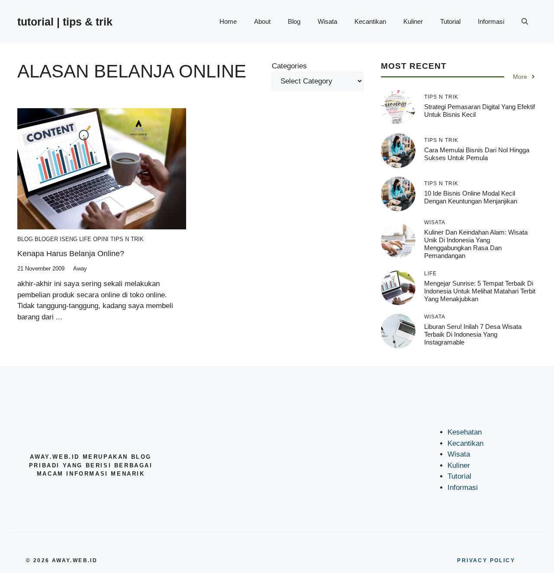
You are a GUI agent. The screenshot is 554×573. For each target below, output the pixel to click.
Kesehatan (465, 432)
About (262, 21)
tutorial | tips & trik (65, 22)
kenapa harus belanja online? (70, 253)
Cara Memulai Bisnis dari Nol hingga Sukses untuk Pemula (476, 153)
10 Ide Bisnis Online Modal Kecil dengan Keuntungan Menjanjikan (470, 196)
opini (101, 239)
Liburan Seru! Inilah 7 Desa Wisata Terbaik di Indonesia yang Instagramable (473, 333)
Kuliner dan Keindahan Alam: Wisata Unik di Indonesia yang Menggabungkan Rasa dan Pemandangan (476, 244)
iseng (68, 239)
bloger (46, 239)
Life (85, 239)
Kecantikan (370, 21)
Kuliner (413, 21)
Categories (289, 66)
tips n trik (127, 239)
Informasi (491, 21)
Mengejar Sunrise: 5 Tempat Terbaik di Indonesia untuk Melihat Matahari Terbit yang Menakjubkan (479, 290)
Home (228, 21)
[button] (525, 22)
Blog (294, 21)
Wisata (327, 21)
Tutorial (450, 21)
